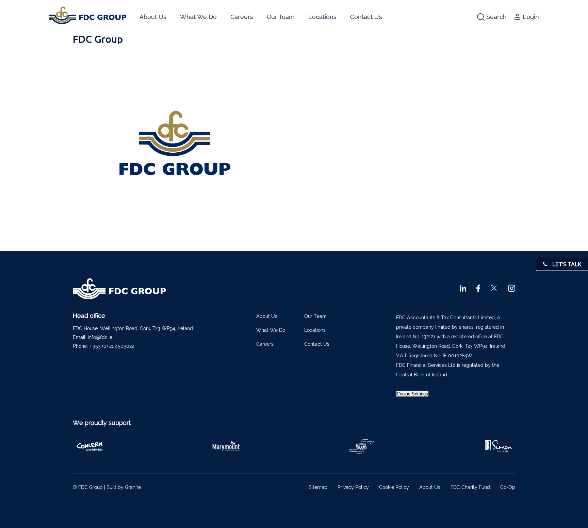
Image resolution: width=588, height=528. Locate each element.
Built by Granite (124, 487)
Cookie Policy (394, 487)
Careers (241, 16)
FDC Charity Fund (470, 487)
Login (531, 16)
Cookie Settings (412, 393)
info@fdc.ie (100, 337)
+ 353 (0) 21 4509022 (111, 346)
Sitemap (318, 487)
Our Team (281, 16)
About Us (153, 16)
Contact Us (366, 16)
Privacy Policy (353, 487)
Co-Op (507, 487)
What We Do (198, 16)
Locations (322, 16)
